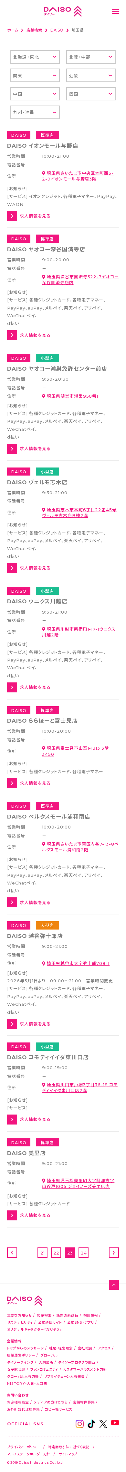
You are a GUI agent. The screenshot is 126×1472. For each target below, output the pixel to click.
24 (84, 1253)
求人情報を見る (35, 216)
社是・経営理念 (61, 1348)
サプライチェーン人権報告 (64, 1376)
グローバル (49, 1355)
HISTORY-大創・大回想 (27, 1383)
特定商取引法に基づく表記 (68, 1446)
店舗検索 (44, 1315)
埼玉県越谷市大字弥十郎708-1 (78, 963)
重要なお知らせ (19, 1315)
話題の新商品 (68, 1315)
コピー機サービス (58, 1409)
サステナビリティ (20, 1322)
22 (56, 1253)
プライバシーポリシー (23, 1446)
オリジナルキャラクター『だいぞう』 (34, 1329)
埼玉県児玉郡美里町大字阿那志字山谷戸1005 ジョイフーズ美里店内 (78, 1183)
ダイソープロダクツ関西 (76, 1362)
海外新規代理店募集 (23, 1409)
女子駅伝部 (16, 1369)
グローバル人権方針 (23, 1376)
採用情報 (90, 1315)
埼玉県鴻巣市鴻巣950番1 (72, 396)
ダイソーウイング (20, 1362)
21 (42, 1253)
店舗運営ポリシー (21, 1355)
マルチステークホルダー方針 (28, 1453)
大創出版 (46, 1362)
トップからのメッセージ (25, 1348)
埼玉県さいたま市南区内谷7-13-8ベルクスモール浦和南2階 (80, 847)
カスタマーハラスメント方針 (85, 1369)
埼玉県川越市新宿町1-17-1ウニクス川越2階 (79, 632)
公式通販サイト (50, 1322)
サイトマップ (68, 1453)
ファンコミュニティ (44, 1369)
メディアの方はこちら (51, 1402)
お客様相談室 (18, 1402)
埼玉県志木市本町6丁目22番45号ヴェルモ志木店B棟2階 (79, 512)
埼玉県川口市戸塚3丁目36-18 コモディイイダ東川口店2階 (80, 1087)
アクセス (104, 1348)
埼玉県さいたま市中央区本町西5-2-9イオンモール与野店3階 (78, 176)
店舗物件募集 (84, 1402)
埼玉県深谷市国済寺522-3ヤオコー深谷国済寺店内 (80, 279)
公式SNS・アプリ (80, 1322)
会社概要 (85, 1348)
